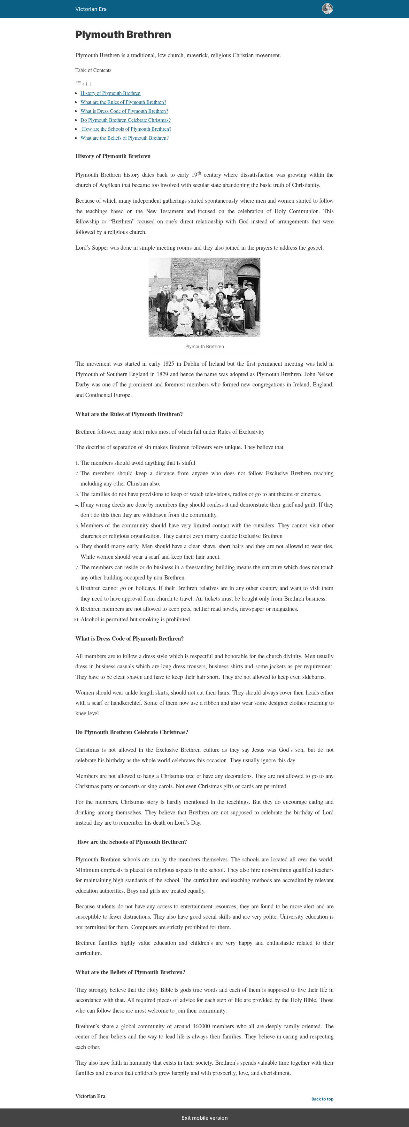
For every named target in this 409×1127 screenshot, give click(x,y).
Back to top (323, 1099)
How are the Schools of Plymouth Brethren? (126, 128)
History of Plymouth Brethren (111, 92)
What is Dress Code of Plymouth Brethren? (124, 110)
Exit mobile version (204, 1118)
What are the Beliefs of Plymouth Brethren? (125, 137)
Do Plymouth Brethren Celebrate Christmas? (126, 119)
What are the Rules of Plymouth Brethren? (123, 101)
